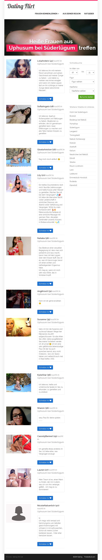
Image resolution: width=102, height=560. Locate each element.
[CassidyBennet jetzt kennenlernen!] (18, 444)
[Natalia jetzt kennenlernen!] (18, 246)
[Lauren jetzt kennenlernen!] (18, 477)
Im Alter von (74, 69)
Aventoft (73, 147)
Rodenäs (73, 181)
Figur (72, 78)
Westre (72, 162)
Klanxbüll (73, 185)
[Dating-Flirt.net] (21, 6)
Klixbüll (73, 143)
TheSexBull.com (89, 557)
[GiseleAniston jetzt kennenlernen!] (18, 157)
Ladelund (73, 174)
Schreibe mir (44, 99)
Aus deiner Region (72, 14)
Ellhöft (72, 158)
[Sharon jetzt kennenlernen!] (18, 416)
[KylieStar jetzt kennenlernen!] (18, 382)
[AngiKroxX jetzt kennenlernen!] (18, 299)
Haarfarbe (73, 87)
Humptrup (74, 124)
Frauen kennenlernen (46, 14)
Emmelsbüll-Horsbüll (78, 178)
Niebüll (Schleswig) (77, 139)
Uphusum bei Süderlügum (50, 64)
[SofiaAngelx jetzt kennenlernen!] (18, 114)
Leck (72, 170)
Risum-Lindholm (76, 166)
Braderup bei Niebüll (78, 120)
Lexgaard (73, 131)
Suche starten (87, 97)
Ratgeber (89, 14)
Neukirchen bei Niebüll (79, 154)
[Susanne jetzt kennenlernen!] (18, 327)
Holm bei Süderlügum (79, 112)
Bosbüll (73, 116)
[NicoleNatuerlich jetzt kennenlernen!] (18, 513)
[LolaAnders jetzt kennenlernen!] (18, 68)
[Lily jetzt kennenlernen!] (18, 183)
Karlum (72, 151)
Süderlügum (75, 128)
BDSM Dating (77, 557)
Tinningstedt (75, 135)
